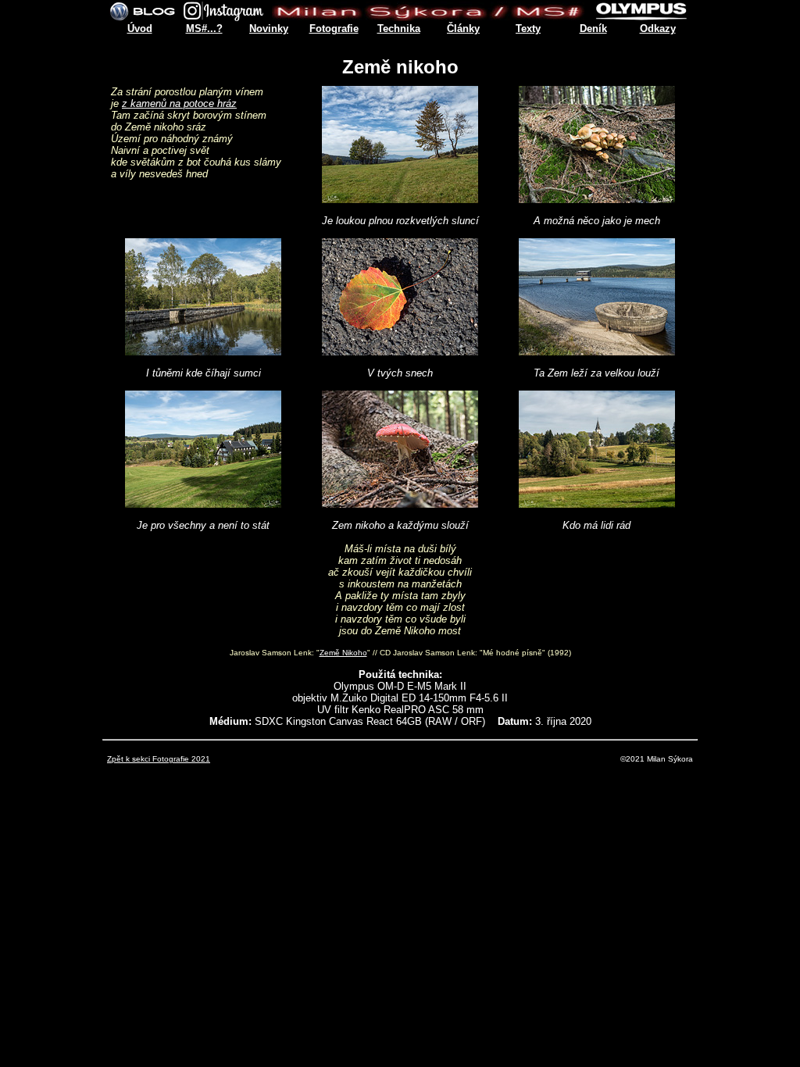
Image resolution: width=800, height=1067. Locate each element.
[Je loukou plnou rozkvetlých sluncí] (400, 198)
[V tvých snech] (400, 351)
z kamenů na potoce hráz (179, 103)
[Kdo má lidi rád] (597, 503)
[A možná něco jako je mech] (597, 198)
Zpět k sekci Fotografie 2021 (158, 759)
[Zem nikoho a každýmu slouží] (400, 503)
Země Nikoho (343, 652)
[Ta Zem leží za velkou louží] (597, 351)
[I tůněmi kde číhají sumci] (203, 351)
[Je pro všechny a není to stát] (203, 503)
